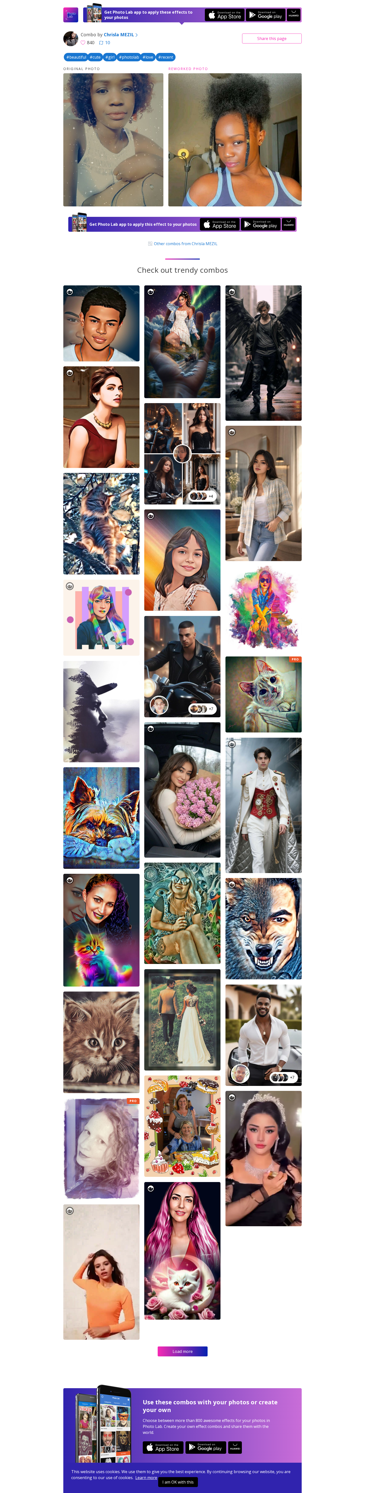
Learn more (146, 1477)
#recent (165, 57)
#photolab (129, 57)
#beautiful (76, 57)
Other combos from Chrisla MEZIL (185, 243)
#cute (95, 57)
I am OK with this (178, 1482)
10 (107, 42)
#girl (109, 57)
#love (148, 57)
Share (272, 38)
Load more (183, 1351)
